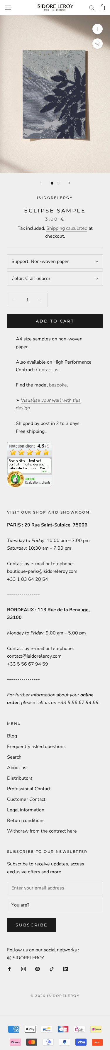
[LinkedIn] (65, 969)
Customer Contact (26, 799)
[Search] (91, 7)
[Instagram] (23, 969)
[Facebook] (9, 969)
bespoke (58, 385)
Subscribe (32, 925)
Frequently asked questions (36, 746)
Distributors (20, 778)
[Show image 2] (58, 183)
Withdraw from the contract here (42, 831)
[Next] (69, 183)
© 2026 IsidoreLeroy (55, 996)
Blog (12, 736)
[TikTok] (51, 969)
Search (14, 757)
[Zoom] (97, 29)
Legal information (25, 810)
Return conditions (26, 820)
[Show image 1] (52, 183)
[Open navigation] (8, 7)
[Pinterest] (37, 969)
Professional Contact (29, 789)
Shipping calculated (66, 228)
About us (16, 767)
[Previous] (41, 183)
